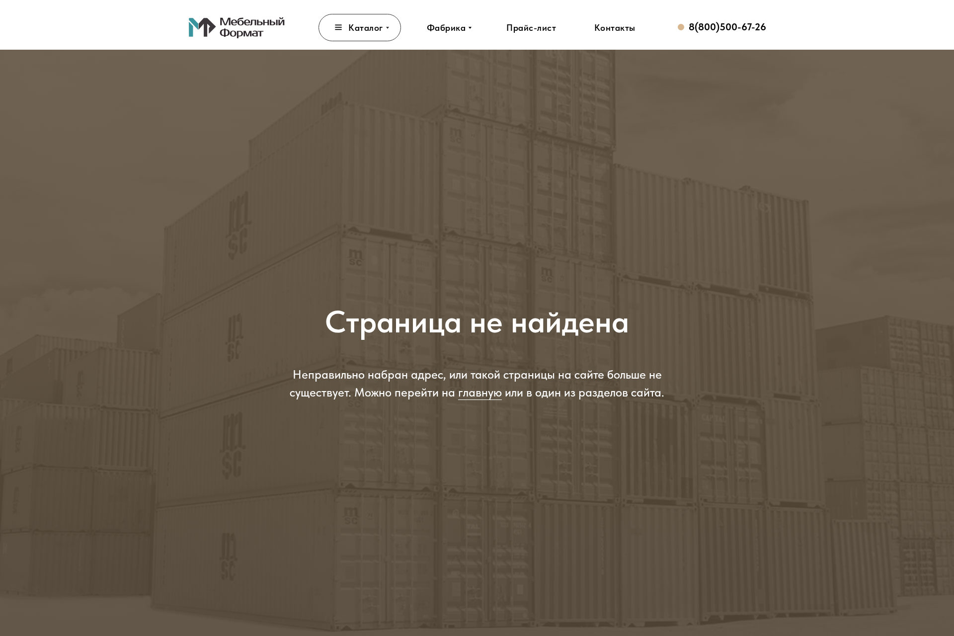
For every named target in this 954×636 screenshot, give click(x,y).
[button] (531, 27)
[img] (237, 27)
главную (480, 392)
